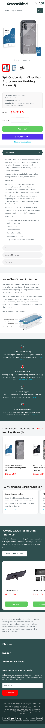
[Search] (40, 10)
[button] (22, 152)
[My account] (36, 4)
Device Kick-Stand (11, 590)
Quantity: (5, 120)
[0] (40, 3)
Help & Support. (36, 397)
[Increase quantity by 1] (26, 120)
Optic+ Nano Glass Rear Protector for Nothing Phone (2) (15, 467)
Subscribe (10, 692)
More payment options (22, 142)
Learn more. (34, 415)
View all (40, 429)
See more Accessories (15, 553)
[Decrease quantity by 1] (13, 120)
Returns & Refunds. (25, 380)
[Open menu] (3, 4)
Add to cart (22, 129)
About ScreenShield (12, 510)
